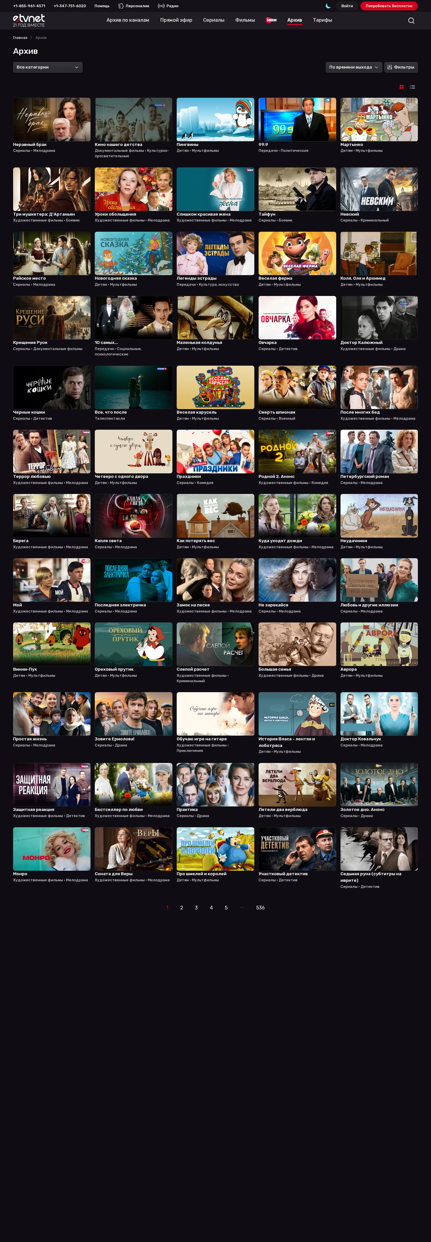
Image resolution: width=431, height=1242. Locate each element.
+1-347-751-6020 (70, 6)
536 (260, 908)
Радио (173, 6)
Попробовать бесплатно (389, 6)
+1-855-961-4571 (29, 6)
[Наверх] (420, 1231)
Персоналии (137, 6)
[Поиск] (411, 21)
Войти (347, 6)
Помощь (102, 6)
